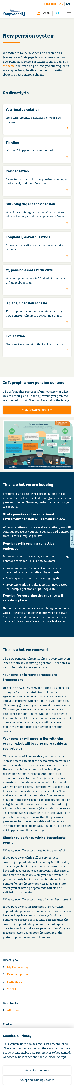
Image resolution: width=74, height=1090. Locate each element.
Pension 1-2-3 (16, 981)
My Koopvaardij (17, 967)
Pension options (18, 974)
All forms (13, 1010)
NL (61, 4)
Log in (46, 13)
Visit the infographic (36, 409)
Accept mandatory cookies (37, 1080)
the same (9, 66)
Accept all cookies (37, 1070)
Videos (11, 989)
